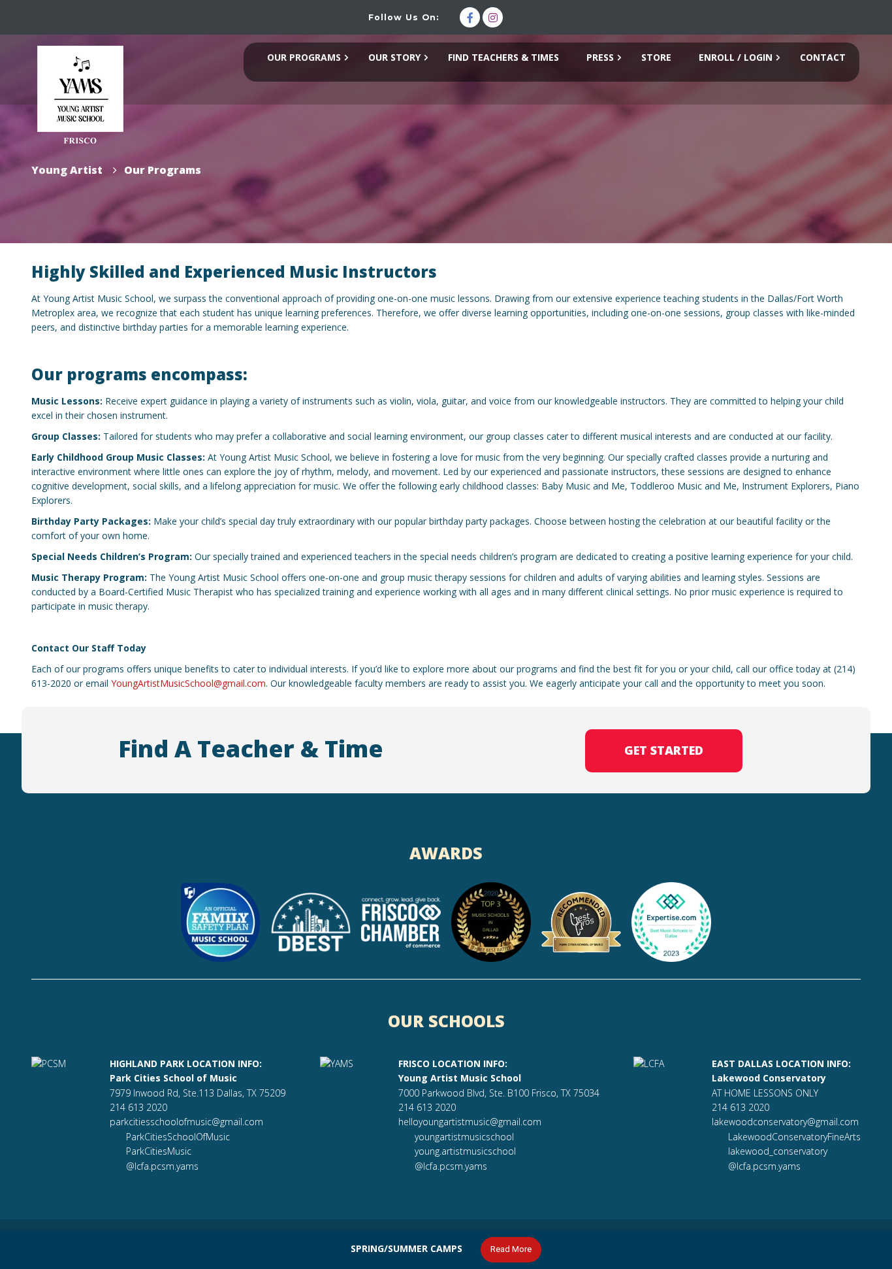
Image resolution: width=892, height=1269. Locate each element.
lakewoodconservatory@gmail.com (785, 1121)
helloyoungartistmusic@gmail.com (469, 1121)
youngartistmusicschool (464, 1136)
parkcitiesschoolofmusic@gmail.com (186, 1121)
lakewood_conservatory (777, 1151)
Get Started (663, 750)
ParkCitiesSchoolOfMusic (178, 1136)
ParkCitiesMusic (158, 1151)
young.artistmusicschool (465, 1151)
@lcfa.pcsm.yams (162, 1166)
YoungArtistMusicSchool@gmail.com (188, 683)
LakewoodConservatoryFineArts (794, 1136)
